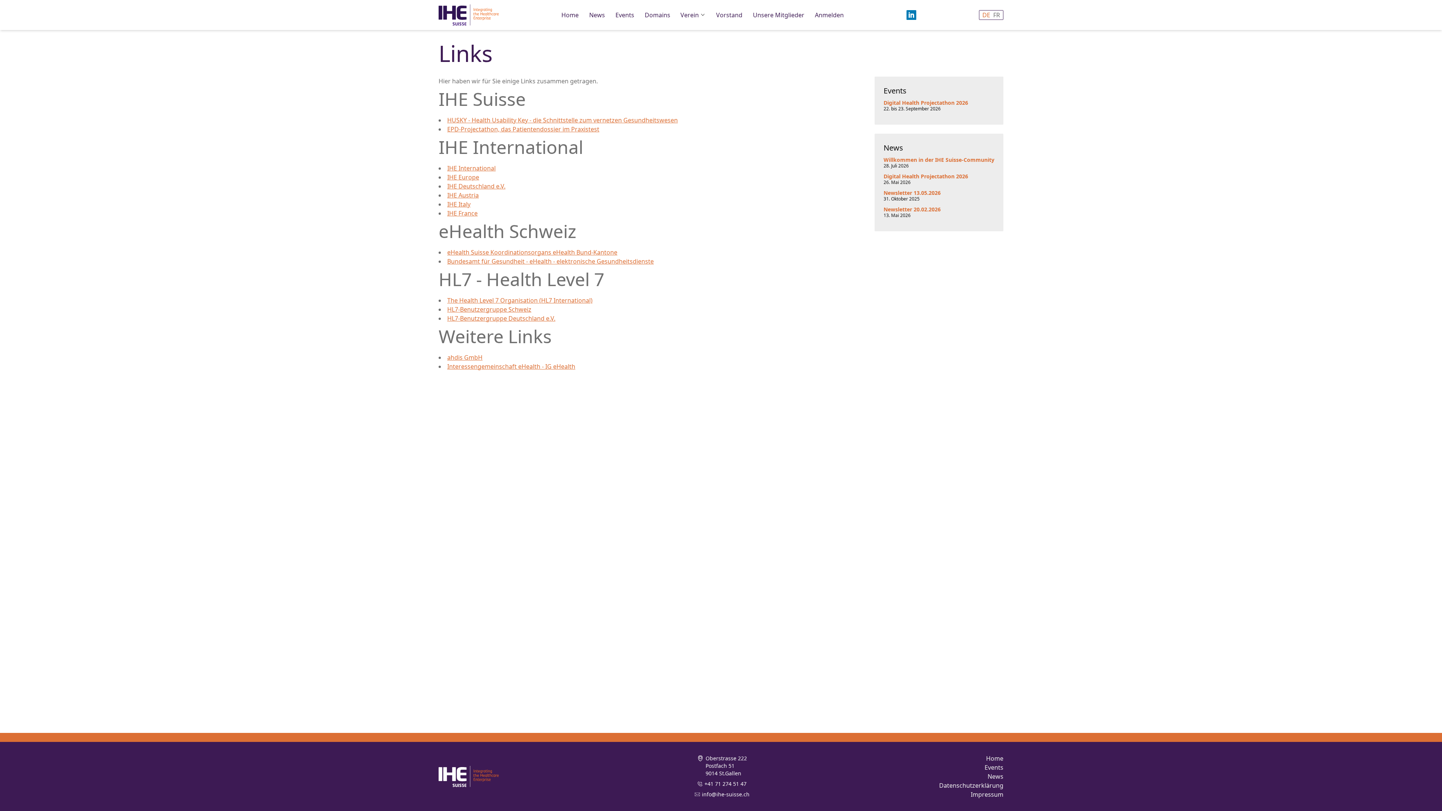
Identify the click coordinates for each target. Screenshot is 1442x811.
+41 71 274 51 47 (725, 783)
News (597, 15)
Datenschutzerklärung (971, 785)
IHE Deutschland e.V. (476, 186)
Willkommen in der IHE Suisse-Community (939, 159)
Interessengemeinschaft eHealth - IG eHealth (511, 366)
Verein (689, 15)
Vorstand (729, 15)
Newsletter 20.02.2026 (912, 209)
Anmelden (829, 15)
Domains (657, 15)
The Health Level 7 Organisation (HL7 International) (520, 300)
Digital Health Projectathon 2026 (926, 102)
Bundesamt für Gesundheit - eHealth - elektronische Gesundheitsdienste (550, 261)
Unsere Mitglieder (778, 15)
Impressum (987, 794)
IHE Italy (459, 204)
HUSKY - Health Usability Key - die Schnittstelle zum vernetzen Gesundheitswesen (562, 120)
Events (624, 15)
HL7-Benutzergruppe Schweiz (489, 309)
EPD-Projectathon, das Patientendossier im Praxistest (523, 129)
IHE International (471, 168)
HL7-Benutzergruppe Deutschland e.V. (501, 318)
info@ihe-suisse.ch (726, 794)
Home (570, 15)
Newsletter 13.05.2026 (912, 192)
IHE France (462, 213)
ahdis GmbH (465, 357)
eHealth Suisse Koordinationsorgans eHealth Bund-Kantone (532, 252)
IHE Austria (463, 195)
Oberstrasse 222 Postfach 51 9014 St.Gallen (726, 766)
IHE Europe (463, 177)
